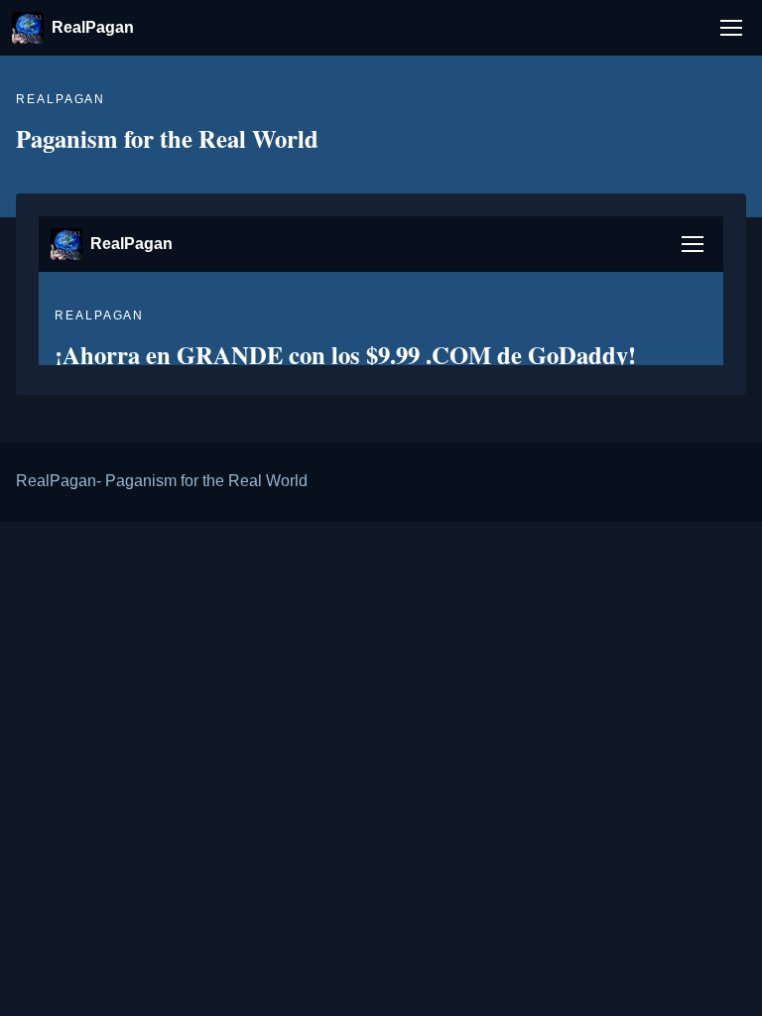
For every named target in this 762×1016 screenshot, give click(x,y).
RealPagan (93, 27)
